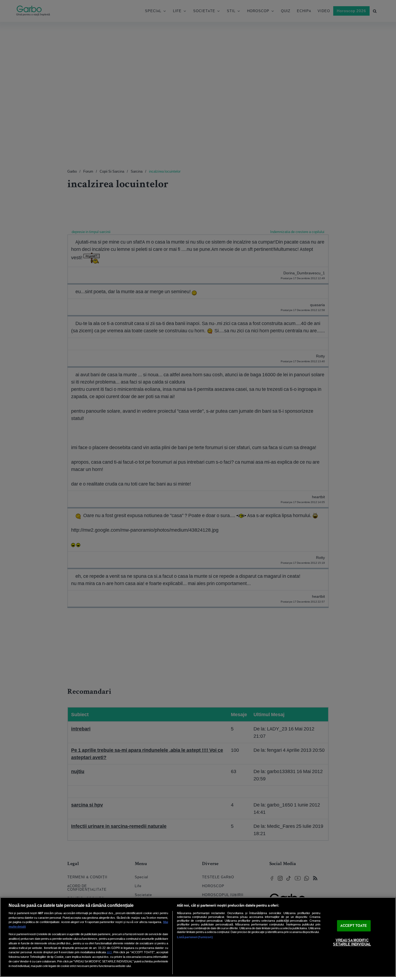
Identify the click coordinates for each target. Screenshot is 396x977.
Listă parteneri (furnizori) (195, 937)
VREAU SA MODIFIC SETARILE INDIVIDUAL (352, 942)
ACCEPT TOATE (354, 925)
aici (109, 952)
